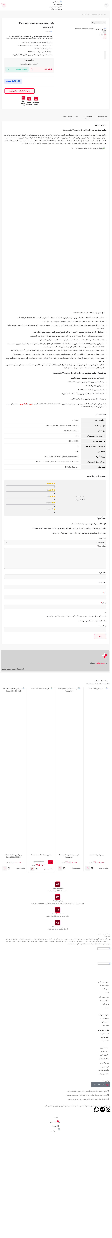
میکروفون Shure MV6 (97, 960)
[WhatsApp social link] (86, 25)
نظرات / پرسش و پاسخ (70, 222)
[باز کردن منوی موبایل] (106, 5)
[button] (87, 973)
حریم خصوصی (104, 1156)
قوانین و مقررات (103, 1159)
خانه (105, 14)
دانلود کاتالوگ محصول (13, 186)
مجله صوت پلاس (103, 1163)
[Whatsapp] (96, 1214)
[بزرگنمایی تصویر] (102, 34)
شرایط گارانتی (104, 1123)
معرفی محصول (102, 222)
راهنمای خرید (105, 1127)
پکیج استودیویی (85, 14)
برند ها (107, 1097)
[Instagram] (108, 1214)
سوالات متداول (104, 1090)
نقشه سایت (105, 1130)
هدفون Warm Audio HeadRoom (41, 960)
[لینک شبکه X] (91, 25)
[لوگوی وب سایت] (55, 5)
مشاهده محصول (103, 973)
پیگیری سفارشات (103, 1119)
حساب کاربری (104, 1152)
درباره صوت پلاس (103, 1086)
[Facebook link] (94, 25)
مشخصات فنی (87, 222)
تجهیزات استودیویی (96, 14)
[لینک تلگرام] (84, 25)
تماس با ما (106, 1093)
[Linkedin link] (89, 25)
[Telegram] (102, 1214)
